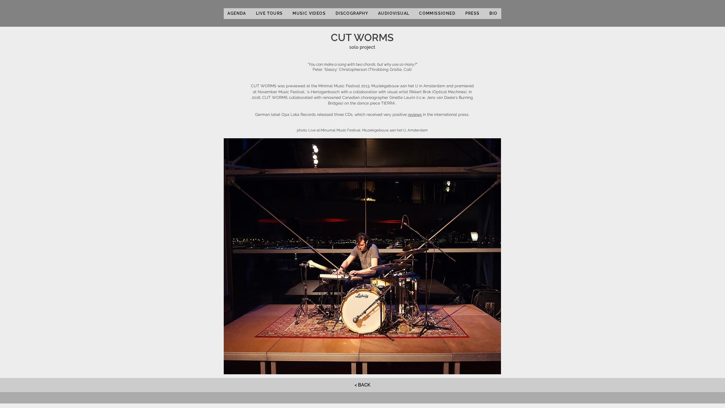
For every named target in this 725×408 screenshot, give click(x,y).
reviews (415, 114)
